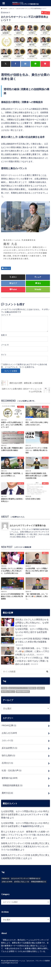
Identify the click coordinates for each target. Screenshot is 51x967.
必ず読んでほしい (8, 691)
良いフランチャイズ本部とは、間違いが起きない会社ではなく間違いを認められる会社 (32, 660)
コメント (6, 315)
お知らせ (7, 268)
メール (5, 345)
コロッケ (7, 740)
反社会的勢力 (9, 748)
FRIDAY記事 (9, 725)
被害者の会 (9, 778)
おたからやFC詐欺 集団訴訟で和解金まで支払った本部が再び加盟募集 (32, 641)
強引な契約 (8, 755)
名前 (4, 335)
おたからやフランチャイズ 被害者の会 (28, 525)
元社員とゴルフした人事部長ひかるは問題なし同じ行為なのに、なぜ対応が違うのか (32, 622)
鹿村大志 (7, 793)
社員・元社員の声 (11, 770)
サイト (4, 355)
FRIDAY (4, 688)
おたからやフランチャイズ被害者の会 (22, 688)
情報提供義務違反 (22, 691)
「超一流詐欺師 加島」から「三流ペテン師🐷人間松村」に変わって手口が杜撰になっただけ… (32, 651)
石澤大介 (7, 763)
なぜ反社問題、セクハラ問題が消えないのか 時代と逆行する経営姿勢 (32, 632)
